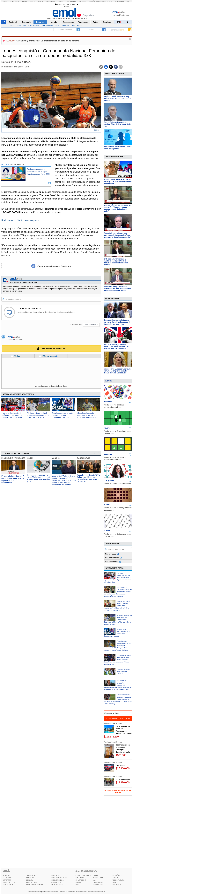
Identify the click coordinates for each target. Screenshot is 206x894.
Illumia (30, 458)
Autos (60, 1)
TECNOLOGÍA (8, 885)
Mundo (54, 22)
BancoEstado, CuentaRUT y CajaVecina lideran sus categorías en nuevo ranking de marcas (88, 478)
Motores (36, 26)
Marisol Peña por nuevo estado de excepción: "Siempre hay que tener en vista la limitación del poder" (117, 208)
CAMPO (96, 875)
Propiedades (71, 1)
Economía (26, 22)
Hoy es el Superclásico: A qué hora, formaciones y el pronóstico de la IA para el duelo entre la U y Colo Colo (117, 577)
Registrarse (124, 15)
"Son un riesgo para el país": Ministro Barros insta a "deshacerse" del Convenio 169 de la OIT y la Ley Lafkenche (117, 605)
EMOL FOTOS (31, 882)
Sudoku (107, 531)
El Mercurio (14, 1)
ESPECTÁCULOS (9, 882)
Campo (40, 1)
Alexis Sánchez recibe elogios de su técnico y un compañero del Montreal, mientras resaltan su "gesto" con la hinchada (87, 417)
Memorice (108, 454)
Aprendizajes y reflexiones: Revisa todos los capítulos (118, 148)
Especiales (65, 26)
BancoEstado (83, 458)
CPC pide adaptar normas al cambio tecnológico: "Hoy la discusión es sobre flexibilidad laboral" (116, 262)
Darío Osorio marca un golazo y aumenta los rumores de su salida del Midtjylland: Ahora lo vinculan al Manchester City (117, 699)
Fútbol (19, 26)
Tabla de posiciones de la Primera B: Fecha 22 (123, 671)
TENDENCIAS (31, 875)
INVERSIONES (98, 878)
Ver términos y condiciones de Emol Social (51, 386)
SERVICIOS (30, 878)
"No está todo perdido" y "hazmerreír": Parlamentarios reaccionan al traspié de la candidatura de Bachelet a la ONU (117, 685)
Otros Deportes (47, 26)
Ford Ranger (121, 765)
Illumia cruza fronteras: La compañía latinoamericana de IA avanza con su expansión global (38, 478)
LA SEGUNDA (98, 882)
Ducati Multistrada (123, 779)
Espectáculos (68, 22)
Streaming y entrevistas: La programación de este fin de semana (47, 40)
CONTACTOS (56, 882)
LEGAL (78, 885)
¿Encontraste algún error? (54, 266)
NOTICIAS (6, 875)
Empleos (82, 1)
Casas (109, 1)
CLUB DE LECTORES (83, 875)
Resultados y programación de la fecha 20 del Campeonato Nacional (62, 415)
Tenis (25, 26)
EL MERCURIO (81, 880)
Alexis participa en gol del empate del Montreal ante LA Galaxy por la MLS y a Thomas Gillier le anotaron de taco (38, 417)
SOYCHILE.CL (98, 885)
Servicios (107, 22)
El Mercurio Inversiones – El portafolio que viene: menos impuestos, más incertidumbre (12, 479)
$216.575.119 (111, 736)
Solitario (107, 504)
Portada (12, 26)
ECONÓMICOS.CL (119, 875)
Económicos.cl (95, 1)
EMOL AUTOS (56, 875)
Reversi (107, 428)
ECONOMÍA (7, 878)
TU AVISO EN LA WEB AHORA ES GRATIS (117, 792)
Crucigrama (109, 480)
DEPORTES (7, 880)
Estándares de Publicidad (96, 891)
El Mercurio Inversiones (13, 458)
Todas (57, 26)
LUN (94, 880)
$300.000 (121, 755)
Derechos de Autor (34, 891)
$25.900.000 (122, 768)
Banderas (108, 402)
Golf (30, 26)
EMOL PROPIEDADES (59, 878)
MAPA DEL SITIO (57, 885)
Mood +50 (56, 458)
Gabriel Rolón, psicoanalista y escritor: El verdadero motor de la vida (117, 124)
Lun (128, 1)
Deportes (40, 22)
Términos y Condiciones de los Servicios (73, 891)
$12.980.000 (122, 782)
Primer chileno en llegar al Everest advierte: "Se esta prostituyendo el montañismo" (117, 181)
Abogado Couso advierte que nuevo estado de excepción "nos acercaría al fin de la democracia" (117, 235)
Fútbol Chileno (76, 26)
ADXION (115, 878)
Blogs (24, 1)
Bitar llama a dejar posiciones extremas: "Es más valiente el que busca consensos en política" (117, 289)
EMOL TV (29, 880)
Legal (32, 1)
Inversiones (50, 1)
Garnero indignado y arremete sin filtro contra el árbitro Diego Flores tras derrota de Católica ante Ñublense (117, 659)
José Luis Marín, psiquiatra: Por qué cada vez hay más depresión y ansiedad (117, 98)
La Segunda (119, 1)
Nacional (13, 22)
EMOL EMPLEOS (57, 880)
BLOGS (78, 882)
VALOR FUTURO (119, 880)
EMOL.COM (80, 878)
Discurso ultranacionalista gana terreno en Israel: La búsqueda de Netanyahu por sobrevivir (117, 322)
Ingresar (116, 15)
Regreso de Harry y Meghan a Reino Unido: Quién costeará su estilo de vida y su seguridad (116, 346)
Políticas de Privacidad (50, 891)
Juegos (108, 381)
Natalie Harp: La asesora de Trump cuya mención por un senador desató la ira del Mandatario (117, 371)
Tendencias (83, 22)
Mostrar (67, 6)
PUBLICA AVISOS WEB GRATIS (118, 718)
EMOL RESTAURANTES (34, 885)
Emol (5, 1)
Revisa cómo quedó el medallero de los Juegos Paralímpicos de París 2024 (38, 171)
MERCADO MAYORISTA (117, 883)
